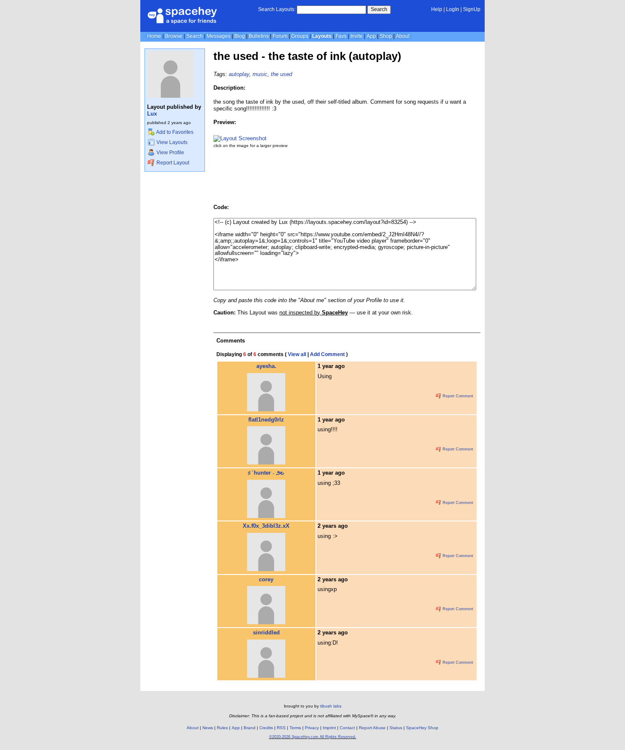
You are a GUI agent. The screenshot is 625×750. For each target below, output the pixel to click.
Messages (218, 36)
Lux (152, 113)
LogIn (452, 9)
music (260, 74)
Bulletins (259, 36)
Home (154, 36)
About (402, 36)
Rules (222, 727)
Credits (266, 727)
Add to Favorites (174, 132)
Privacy (312, 727)
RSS (281, 727)
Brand (250, 727)
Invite (356, 36)
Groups (299, 36)
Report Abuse (372, 727)
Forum (280, 36)
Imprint (329, 727)
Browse (173, 36)
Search (379, 9)
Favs (341, 36)
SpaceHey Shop (422, 727)
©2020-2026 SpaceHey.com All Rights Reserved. (312, 737)
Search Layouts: (276, 9)
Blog (239, 36)
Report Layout (172, 163)
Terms (295, 727)
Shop (386, 36)
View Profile (169, 153)
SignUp (471, 9)
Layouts (322, 36)
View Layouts (171, 142)
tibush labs (330, 706)
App (371, 36)
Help (436, 9)
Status (395, 727)
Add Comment (327, 354)
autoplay (239, 74)
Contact (347, 727)
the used (281, 74)
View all (297, 354)
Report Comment (457, 396)
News (207, 727)
